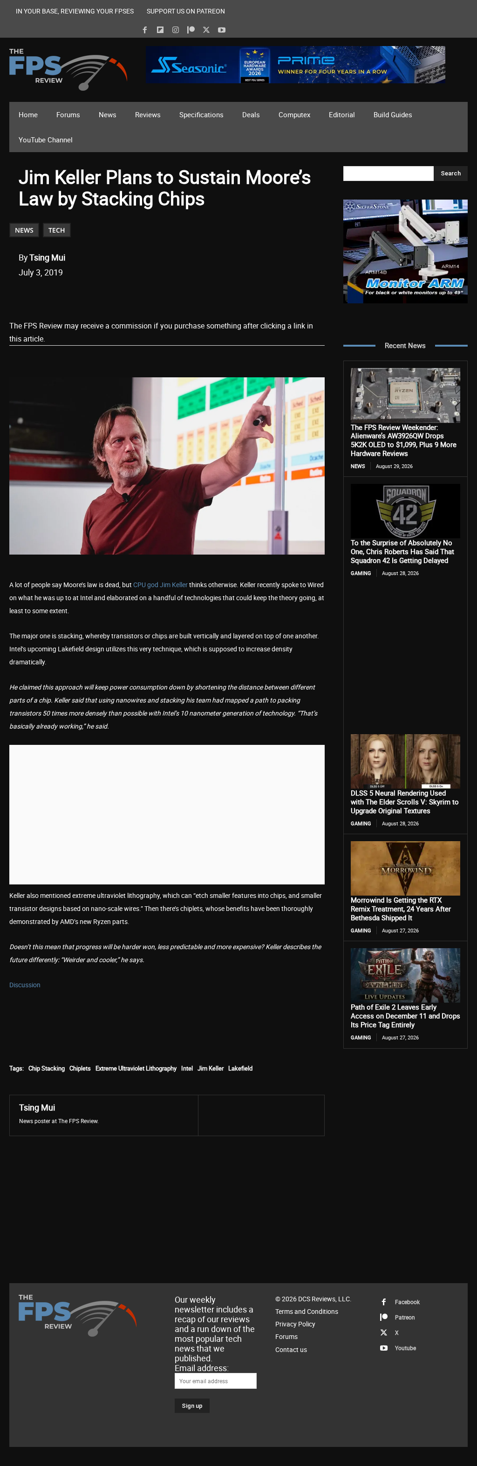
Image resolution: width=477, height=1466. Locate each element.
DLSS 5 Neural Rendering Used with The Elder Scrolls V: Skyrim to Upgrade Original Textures (405, 801)
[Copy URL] (170, 296)
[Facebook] (144, 30)
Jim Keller (211, 1068)
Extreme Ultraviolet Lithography (136, 1068)
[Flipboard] (160, 30)
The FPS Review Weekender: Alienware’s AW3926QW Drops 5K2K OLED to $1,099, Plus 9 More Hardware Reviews (404, 440)
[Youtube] (221, 30)
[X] (206, 30)
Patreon (405, 1317)
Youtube (405, 1348)
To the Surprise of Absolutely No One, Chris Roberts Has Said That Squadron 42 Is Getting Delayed (402, 551)
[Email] (148, 296)
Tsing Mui (47, 257)
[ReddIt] (127, 296)
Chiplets (80, 1068)
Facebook (407, 1301)
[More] (192, 296)
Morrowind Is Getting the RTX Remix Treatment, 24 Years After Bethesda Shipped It (401, 908)
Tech (56, 230)
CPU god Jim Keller (160, 584)
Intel (187, 1068)
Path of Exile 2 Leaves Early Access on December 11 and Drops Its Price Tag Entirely (405, 1015)
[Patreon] (191, 30)
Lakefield (240, 1068)
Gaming (361, 572)
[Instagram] (175, 30)
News (24, 230)
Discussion (25, 984)
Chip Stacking (46, 1068)
